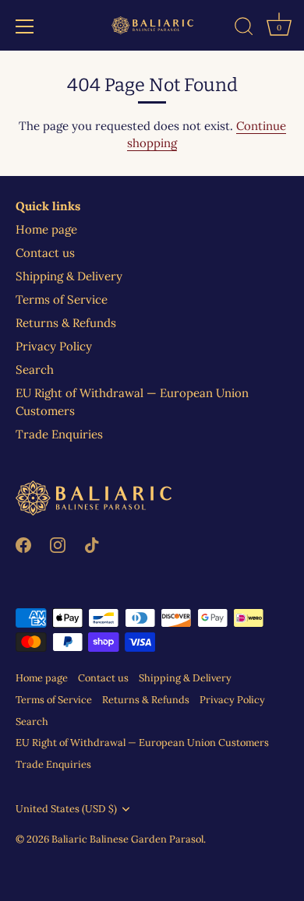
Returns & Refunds (66, 322)
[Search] (244, 29)
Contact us (45, 252)
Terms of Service (62, 299)
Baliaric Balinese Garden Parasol (127, 838)
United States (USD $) (66, 809)
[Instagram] (57, 544)
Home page (46, 229)
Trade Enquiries (59, 434)
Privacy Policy (54, 346)
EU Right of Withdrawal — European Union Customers (142, 742)
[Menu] (25, 26)
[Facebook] (23, 544)
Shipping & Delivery (69, 276)
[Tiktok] (92, 544)
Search (35, 369)
